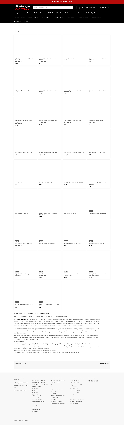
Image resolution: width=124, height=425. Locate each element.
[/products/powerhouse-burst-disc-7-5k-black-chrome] (49, 78)
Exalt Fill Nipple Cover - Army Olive (72, 120)
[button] (18, 61)
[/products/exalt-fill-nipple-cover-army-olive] (74, 108)
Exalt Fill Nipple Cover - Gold (22, 183)
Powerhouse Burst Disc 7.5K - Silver (97, 90)
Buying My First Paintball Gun (76, 385)
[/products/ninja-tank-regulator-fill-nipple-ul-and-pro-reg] (74, 140)
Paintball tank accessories (20, 319)
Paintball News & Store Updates (58, 380)
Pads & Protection (70, 17)
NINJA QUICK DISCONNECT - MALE (97, 152)
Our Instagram (35, 405)
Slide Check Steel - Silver (70, 213)
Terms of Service (36, 409)
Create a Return (54, 387)
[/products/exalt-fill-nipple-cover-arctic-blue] (25, 140)
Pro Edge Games (18, 13)
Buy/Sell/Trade (50, 13)
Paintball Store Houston (75, 395)
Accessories (17, 21)
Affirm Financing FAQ (55, 382)
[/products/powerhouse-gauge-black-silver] (25, 108)
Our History (35, 390)
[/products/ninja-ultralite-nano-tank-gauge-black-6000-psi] (25, 46)
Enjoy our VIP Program (37, 395)
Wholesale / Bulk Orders (56, 401)
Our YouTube (35, 407)
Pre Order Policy (54, 397)
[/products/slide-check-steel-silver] (74, 201)
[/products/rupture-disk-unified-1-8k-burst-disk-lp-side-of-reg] (99, 46)
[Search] (74, 7)
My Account (53, 393)
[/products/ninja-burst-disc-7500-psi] (49, 171)
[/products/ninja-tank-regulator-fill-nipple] (25, 78)
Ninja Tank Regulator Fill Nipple (22, 90)
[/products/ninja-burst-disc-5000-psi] (25, 201)
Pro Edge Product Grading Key (76, 401)
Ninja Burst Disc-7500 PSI (45, 183)
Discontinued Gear (74, 403)
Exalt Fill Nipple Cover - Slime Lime (48, 120)
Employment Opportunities (57, 389)
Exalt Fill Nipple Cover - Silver (96, 120)
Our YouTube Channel (75, 380)
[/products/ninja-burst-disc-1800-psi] (74, 46)
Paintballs (25, 21)
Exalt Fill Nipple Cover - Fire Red (47, 243)
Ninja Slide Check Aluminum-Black (47, 274)
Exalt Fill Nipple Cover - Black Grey (72, 90)
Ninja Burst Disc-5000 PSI (21, 213)
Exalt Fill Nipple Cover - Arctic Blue (23, 152)
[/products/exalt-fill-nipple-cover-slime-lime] (49, 108)
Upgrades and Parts (96, 17)
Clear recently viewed (104, 363)
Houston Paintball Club (75, 390)
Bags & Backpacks (46, 17)
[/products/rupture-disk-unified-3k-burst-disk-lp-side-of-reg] (49, 140)
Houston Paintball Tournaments (77, 393)
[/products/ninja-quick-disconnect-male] (99, 140)
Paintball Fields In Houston (76, 397)
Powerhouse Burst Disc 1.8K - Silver (72, 243)
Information (59, 13)
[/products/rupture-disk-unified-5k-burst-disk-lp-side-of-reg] (99, 171)
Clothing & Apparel (58, 17)
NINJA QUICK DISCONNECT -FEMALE (73, 183)
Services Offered (36, 393)
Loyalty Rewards (54, 391)
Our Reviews (35, 388)
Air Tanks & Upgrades (90, 13)
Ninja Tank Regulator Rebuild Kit (96, 243)
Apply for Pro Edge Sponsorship (58, 403)
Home (15, 26)
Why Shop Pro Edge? (37, 399)
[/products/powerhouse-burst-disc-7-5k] (99, 78)
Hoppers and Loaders (19, 17)
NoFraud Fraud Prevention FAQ (58, 395)
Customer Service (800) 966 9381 (40, 384)
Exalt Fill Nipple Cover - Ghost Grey (23, 243)
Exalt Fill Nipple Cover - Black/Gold (97, 213)
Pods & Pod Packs (83, 17)
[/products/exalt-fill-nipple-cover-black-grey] (74, 78)
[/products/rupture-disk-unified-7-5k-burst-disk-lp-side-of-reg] (49, 201)
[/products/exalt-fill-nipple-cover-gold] (25, 171)
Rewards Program (36, 397)
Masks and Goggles (33, 17)
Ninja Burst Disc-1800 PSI (70, 58)
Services (67, 13)
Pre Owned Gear (38, 13)
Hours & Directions (36, 386)
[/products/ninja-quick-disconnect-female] (74, 171)
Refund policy (35, 411)
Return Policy (54, 399)
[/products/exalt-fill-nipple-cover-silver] (99, 108)
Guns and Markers (77, 13)
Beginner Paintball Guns (75, 382)
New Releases (28, 13)
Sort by (15, 31)
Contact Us (53, 385)
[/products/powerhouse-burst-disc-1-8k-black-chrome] (49, 46)
